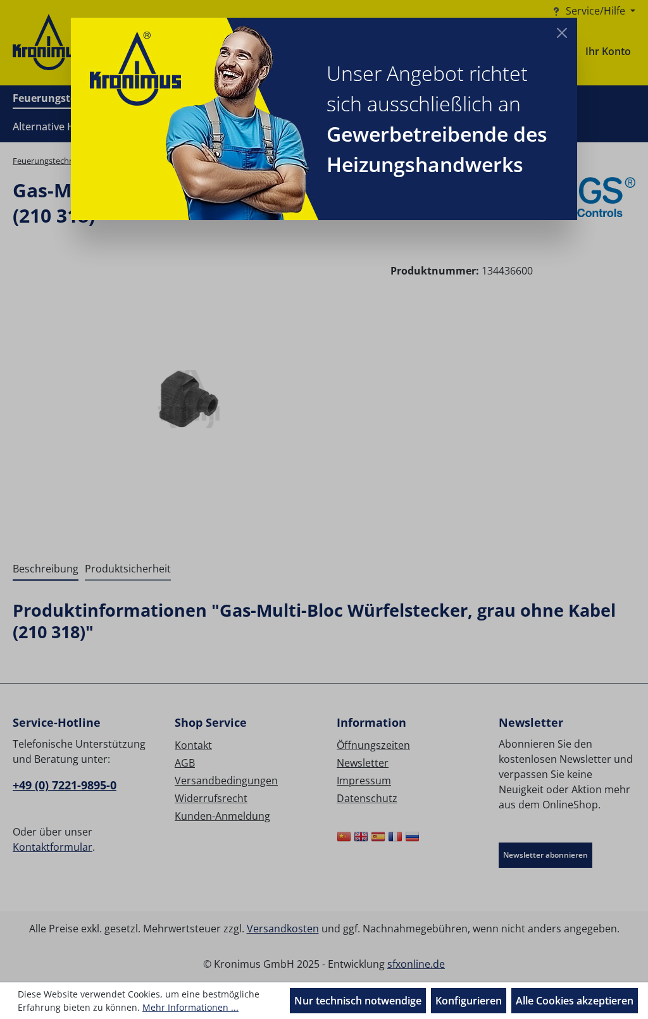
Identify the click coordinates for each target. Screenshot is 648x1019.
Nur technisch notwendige (357, 1001)
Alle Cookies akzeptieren (574, 1001)
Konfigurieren (468, 1001)
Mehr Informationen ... (190, 1007)
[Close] (562, 33)
